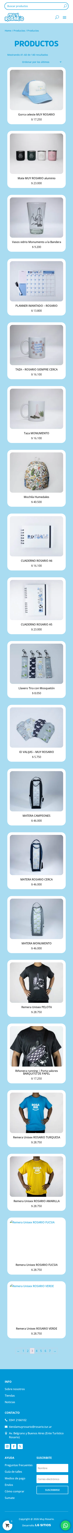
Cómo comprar (14, 1491)
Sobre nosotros (15, 1389)
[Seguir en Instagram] (7, 1446)
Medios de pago (15, 1478)
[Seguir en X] (20, 1446)
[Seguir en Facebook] (13, 1446)
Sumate (10, 1498)
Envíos (9, 1485)
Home (8, 30)
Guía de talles (13, 1472)
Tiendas (10, 1395)
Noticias (10, 1402)
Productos (19, 30)
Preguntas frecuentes (19, 1465)
